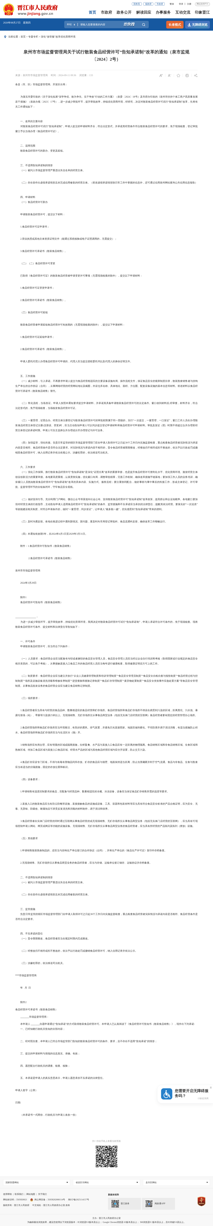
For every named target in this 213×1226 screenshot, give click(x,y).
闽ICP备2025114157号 (78, 1199)
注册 (189, 4)
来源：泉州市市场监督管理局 (31, 75)
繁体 (172, 4)
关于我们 (42, 1194)
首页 (92, 12)
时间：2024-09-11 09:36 (63, 75)
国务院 (136, 4)
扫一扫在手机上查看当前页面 (106, 1141)
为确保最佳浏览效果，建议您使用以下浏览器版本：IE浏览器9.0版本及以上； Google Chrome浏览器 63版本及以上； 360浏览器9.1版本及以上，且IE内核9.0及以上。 (106, 1222)
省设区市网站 (82, 1182)
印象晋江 (202, 12)
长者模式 (175, 24)
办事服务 (163, 12)
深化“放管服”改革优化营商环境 (58, 36)
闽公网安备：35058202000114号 (49, 1199)
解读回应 (143, 12)
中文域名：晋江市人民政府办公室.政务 (51, 1205)
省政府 (148, 4)
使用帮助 (7, 1194)
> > (48, 36)
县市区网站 (151, 1182)
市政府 (160, 4)
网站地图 (30, 1194)
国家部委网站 (12, 1182)
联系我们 (19, 1194)
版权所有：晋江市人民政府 (16, 1205)
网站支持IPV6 (202, 4)
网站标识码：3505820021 (15, 1199)
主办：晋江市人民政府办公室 (106, 1218)
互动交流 (182, 12)
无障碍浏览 (200, 24)
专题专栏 (33, 36)
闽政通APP (160, 1203)
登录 (181, 4)
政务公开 (124, 12)
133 (91, 75)
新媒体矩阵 (113, 1194)
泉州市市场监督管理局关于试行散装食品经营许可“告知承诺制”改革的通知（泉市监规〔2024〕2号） (106, 55)
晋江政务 (125, 1203)
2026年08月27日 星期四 (17, 22)
